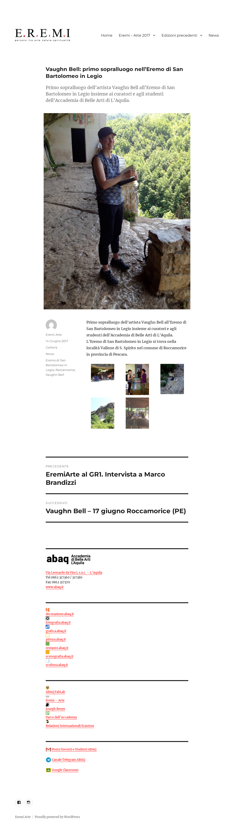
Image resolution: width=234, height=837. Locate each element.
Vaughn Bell (55, 374)
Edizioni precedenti (179, 35)
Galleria (51, 347)
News (214, 35)
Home (106, 35)
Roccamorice (65, 370)
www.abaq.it (55, 587)
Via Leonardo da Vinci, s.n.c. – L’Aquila (74, 573)
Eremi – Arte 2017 (134, 35)
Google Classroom (65, 770)
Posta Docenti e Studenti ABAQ (74, 749)
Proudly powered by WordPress (57, 817)
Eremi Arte (54, 334)
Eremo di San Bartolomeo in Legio (56, 365)
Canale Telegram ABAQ (68, 760)
